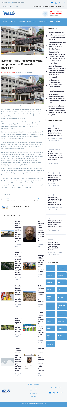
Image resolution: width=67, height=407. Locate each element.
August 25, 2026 (40, 374)
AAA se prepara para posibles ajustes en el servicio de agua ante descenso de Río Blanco (49, 6)
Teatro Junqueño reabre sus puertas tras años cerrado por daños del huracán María (18, 359)
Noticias (50, 240)
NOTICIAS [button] (21, 21)
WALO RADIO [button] (31, 21)
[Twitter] (59, 2)
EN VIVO (12, 21)
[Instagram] (56, 2)
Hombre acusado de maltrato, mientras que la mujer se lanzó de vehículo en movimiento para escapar (55, 155)
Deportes (50, 218)
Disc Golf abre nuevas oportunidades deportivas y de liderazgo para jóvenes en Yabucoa (20, 324)
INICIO (5, 21)
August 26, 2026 (19, 245)
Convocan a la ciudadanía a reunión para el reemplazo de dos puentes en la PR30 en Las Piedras (19, 263)
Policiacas (51, 149)
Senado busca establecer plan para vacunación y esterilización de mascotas (54, 246)
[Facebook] (52, 2)
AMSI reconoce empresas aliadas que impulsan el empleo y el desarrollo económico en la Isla (57, 98)
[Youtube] (63, 2)
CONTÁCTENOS (55, 21)
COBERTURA (43, 21)
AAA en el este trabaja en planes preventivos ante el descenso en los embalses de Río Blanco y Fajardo (57, 110)
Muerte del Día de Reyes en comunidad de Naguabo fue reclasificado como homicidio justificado (55, 132)
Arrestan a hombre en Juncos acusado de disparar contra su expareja (41, 359)
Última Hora (57, 149)
